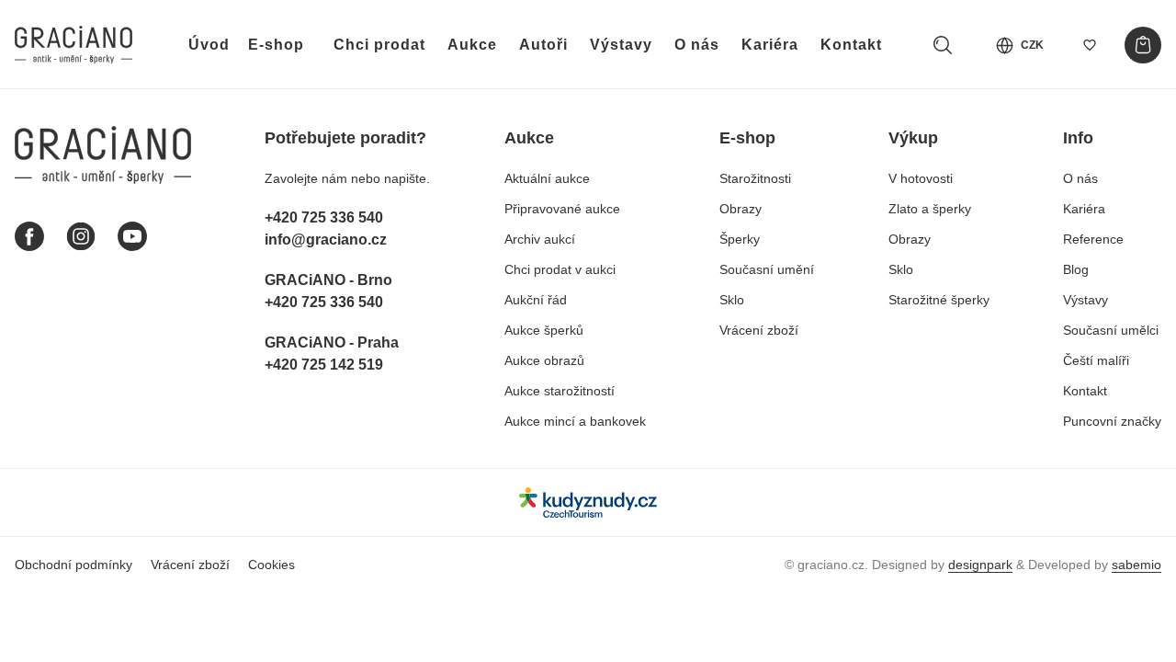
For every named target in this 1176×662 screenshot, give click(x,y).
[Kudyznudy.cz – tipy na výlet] (588, 502)
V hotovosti (920, 178)
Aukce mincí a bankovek (575, 421)
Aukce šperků (543, 330)
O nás (696, 44)
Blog (1076, 269)
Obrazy (740, 208)
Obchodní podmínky (73, 564)
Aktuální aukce (547, 178)
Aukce (472, 44)
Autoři (543, 44)
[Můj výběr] (1089, 45)
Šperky (739, 239)
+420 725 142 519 (324, 364)
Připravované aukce (562, 208)
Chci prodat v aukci (560, 269)
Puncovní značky (1112, 421)
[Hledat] (943, 45)
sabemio (1136, 564)
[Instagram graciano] (81, 236)
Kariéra (769, 44)
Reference (1093, 239)
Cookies (271, 564)
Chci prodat (379, 44)
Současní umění (766, 269)
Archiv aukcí (539, 239)
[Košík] (1143, 45)
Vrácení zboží (758, 330)
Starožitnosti (755, 178)
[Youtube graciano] (132, 236)
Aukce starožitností (559, 390)
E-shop (276, 44)
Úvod (209, 44)
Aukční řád (535, 299)
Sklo (731, 299)
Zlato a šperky (929, 208)
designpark (980, 564)
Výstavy (621, 44)
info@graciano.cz (326, 239)
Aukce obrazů (544, 360)
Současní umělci (1111, 330)
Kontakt (851, 44)
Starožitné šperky (938, 299)
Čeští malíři (1096, 360)
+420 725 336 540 (324, 217)
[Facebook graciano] (29, 236)
